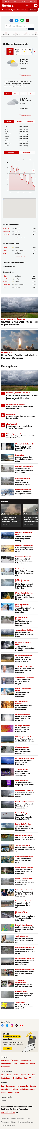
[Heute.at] (6, 5)
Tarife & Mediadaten (17, 1119)
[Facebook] (11, 20)
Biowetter (19, 121)
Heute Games (6, 1078)
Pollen (9, 121)
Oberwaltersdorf (8, 234)
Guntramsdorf (7, 231)
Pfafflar (5, 247)
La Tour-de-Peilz (7, 281)
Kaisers (5, 250)
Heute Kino (17, 1078)
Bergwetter (16, 35)
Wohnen (15, 1089)
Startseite (5, 1061)
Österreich (6, 10)
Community (23, 1064)
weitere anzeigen (20, 238)
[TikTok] (17, 1025)
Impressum (5, 1119)
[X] (7, 1025)
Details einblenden (26, 75)
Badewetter (26, 35)
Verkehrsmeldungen (27, 1089)
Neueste (33, 10)
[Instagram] (12, 1025)
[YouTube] (21, 1025)
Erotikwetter (30, 121)
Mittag (15, 94)
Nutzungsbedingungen (25, 1122)
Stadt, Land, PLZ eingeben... (16, 26)
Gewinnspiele (22, 1086)
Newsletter (5, 1067)
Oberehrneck (6, 279)
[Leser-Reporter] (27, 5)
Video (17, 1092)
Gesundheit (5, 1089)
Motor (3, 1092)
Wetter (32, 1064)
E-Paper (6, 2)
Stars (3, 1075)
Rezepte (33, 1086)
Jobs (23, 2)
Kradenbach (6, 284)
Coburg (5, 276)
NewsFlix (32, 2)
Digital (23, 1075)
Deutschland (26, 1061)
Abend (23, 94)
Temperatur (11, 152)
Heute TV (27, 1078)
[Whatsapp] (22, 20)
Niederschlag (26, 152)
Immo (15, 2)
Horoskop (31, 1075)
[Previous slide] (2, 509)
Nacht (31, 94)
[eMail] (27, 20)
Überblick (6, 35)
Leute (9, 1075)
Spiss (4, 253)
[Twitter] (16, 20)
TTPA (28, 1119)
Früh (7, 94)
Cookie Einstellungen (8, 1125)
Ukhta (4, 287)
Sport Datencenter (8, 1086)
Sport (13, 10)
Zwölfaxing (6, 228)
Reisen (10, 1092)
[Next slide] (36, 509)
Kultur (16, 1075)
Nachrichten (6, 1064)
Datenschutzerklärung (8, 1122)
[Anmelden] (31, 5)
